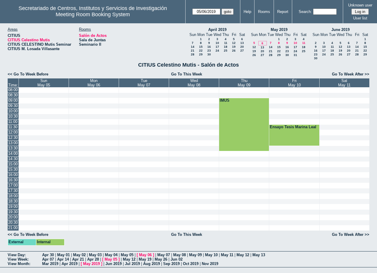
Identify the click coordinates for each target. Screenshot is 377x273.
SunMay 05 (43, 82)
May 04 (111, 255)
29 (201, 54)
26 (234, 50)
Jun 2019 (113, 264)
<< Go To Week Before (28, 74)
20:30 (13, 222)
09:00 (13, 100)
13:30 (13, 148)
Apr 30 (48, 255)
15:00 (13, 164)
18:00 (13, 196)
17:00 (13, 185)
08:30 (13, 95)
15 (201, 46)
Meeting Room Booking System (93, 14)
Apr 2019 (69, 264)
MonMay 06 (93, 82)
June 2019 (340, 29)
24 (217, 50)
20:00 (13, 217)
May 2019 (279, 29)
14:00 (13, 153)
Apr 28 (93, 259)
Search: (305, 11)
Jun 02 (177, 259)
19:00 (13, 206)
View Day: (17, 255)
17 (217, 46)
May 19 (145, 259)
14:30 (13, 159)
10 (217, 43)
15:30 (13, 169)
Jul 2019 (132, 264)
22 (201, 50)
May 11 (227, 255)
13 (242, 43)
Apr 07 (48, 259)
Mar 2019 (50, 264)
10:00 (13, 111)
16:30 (13, 180)
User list (360, 18)
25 (225, 50)
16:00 (13, 174)
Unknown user (360, 5)
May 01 (63, 255)
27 (242, 50)
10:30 (13, 116)
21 (192, 50)
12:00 (13, 132)
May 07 (163, 255)
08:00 (13, 90)
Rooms (264, 11)
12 (234, 43)
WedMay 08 (194, 82)
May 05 (127, 255)
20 (242, 46)
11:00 (12, 121)
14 (192, 46)
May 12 (243, 255)
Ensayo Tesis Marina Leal (293, 127)
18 (225, 46)
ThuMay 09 (244, 82)
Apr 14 (63, 259)
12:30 (13, 137)
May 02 (79, 255)
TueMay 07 (144, 82)
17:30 (13, 190)
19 (234, 46)
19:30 (13, 212)
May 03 (95, 255)
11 (225, 43)
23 (209, 50)
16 (209, 46)
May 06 (145, 255)
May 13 (258, 255)
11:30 (12, 127)
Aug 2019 (151, 264)
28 (192, 54)
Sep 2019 (171, 264)
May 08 (179, 255)
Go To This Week (186, 74)
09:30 (13, 105)
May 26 (161, 259)
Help (247, 11)
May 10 (211, 255)
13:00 (13, 143)
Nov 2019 (210, 264)
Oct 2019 (191, 264)
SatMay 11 (344, 82)
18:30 (13, 201)
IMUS (224, 100)
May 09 (195, 255)
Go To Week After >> (350, 74)
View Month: (19, 264)
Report (282, 11)
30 (209, 54)
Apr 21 (78, 259)
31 (295, 55)
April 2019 (217, 29)
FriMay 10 (294, 82)
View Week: (18, 259)
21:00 (13, 228)
